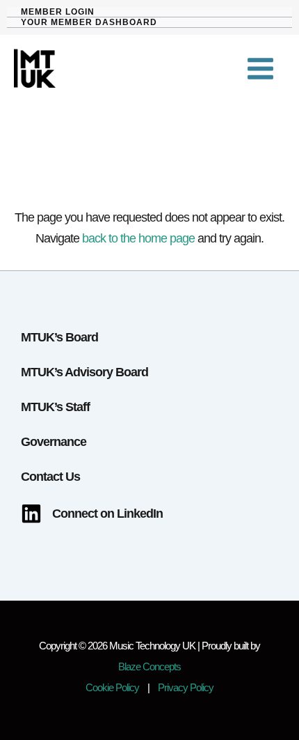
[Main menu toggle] (260, 69)
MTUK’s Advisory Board (84, 371)
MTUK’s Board (59, 337)
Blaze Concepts (149, 666)
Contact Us (50, 476)
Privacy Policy (185, 687)
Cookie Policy (112, 687)
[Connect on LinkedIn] (92, 513)
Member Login (58, 12)
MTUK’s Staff (55, 406)
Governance (53, 441)
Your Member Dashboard (89, 22)
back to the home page (138, 238)
